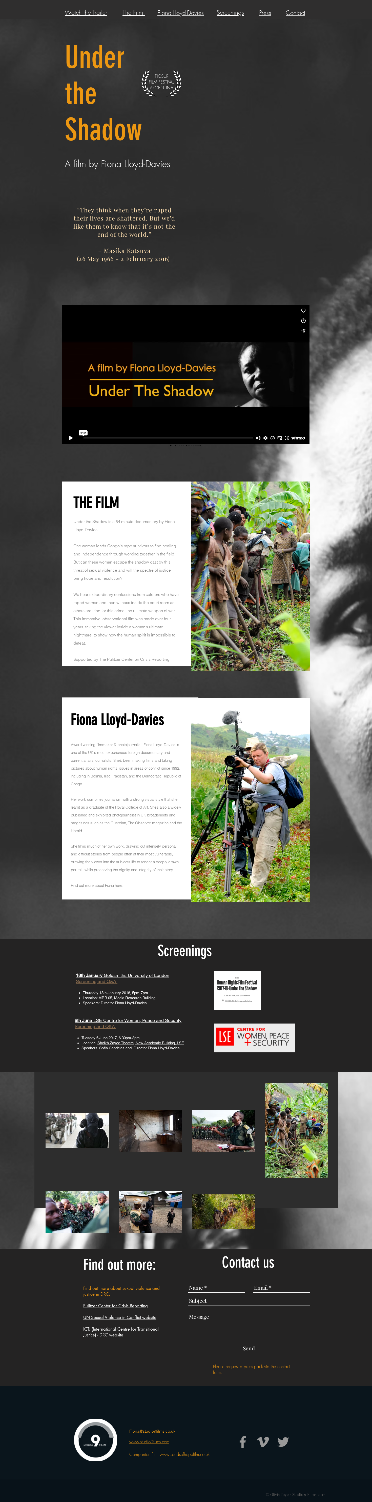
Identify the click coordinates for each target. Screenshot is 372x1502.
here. (119, 885)
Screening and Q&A (95, 1026)
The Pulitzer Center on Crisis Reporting (135, 659)
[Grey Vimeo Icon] (263, 1442)
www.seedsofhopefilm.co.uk (185, 1454)
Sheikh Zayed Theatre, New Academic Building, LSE (140, 1043)
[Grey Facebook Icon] (243, 1442)
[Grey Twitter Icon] (283, 1442)
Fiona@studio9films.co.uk (152, 1431)
